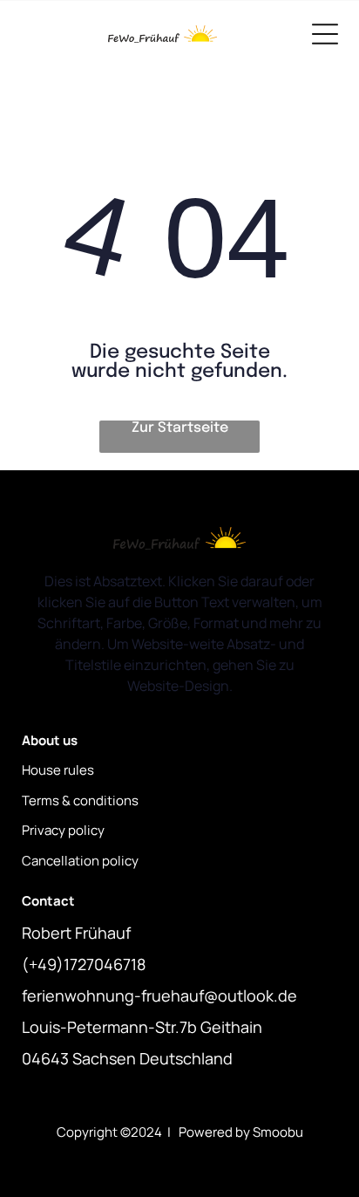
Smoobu (278, 1132)
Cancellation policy (80, 861)
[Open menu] (325, 34)
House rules (58, 770)
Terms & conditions (80, 800)
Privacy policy (63, 830)
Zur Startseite (180, 428)
